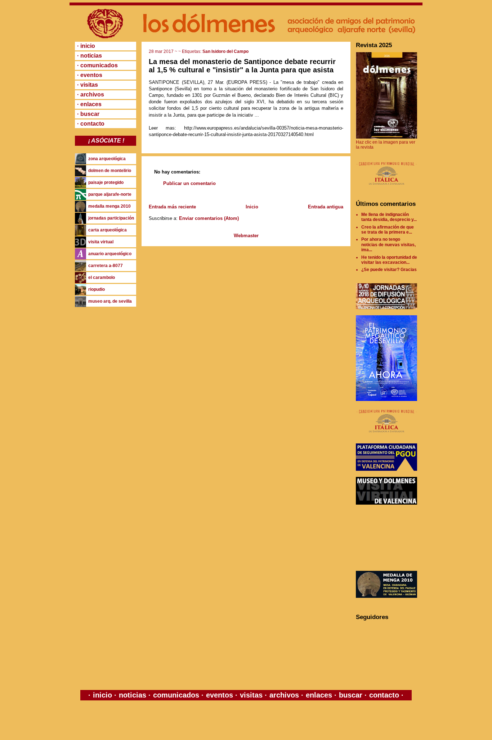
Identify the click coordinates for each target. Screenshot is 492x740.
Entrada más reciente (172, 206)
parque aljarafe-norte (109, 194)
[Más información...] (386, 188)
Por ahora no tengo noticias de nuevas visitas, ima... (388, 244)
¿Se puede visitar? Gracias (389, 269)
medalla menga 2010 (109, 206)
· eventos (89, 75)
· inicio (86, 46)
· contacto (90, 124)
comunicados (176, 695)
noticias (132, 695)
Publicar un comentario (189, 183)
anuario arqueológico (109, 253)
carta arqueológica (107, 230)
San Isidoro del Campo (225, 51)
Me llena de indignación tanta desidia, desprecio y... (389, 217)
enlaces (318, 695)
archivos (284, 695)
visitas (251, 695)
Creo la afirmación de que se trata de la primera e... (387, 230)
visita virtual (100, 241)
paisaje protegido (106, 182)
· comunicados (97, 65)
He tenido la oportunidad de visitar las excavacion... (389, 260)
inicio (102, 695)
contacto (383, 695)
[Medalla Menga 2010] (386, 596)
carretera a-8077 (105, 265)
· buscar (88, 114)
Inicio (252, 206)
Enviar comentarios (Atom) (209, 218)
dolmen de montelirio (109, 170)
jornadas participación (111, 218)
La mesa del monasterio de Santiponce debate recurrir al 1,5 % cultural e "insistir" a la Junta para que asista (242, 66)
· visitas (87, 85)
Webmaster (246, 235)
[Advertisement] (388, 538)
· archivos (90, 94)
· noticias (89, 56)
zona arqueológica (107, 158)
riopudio (96, 289)
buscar (350, 695)
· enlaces (89, 104)
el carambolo (101, 277)
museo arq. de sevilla (110, 301)
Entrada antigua (325, 206)
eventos (219, 695)
